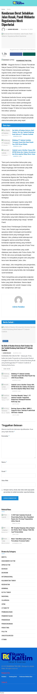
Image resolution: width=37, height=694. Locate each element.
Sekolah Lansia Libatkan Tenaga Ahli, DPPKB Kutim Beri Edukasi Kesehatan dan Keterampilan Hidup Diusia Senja (23, 152)
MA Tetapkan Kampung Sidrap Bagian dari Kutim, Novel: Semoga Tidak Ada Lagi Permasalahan (23, 530)
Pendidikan (6, 620)
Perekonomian (7, 624)
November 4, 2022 (17, 543)
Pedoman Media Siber (25, 677)
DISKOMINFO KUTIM (8, 561)
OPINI (3, 604)
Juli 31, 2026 (15, 404)
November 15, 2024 (26, 29)
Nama (4, 462)
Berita (8, 9)
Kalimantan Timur (9, 581)
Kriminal (5, 588)
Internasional (7, 577)
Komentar (6, 436)
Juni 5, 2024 (15, 534)
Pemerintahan (7, 616)
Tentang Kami (13, 677)
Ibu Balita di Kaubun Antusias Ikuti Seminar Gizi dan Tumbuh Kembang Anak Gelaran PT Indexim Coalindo (23, 132)
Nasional (5, 596)
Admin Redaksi (13, 29)
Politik (4, 632)
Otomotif (5, 608)
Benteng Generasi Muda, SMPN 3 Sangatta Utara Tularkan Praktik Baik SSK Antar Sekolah (23, 410)
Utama (4, 640)
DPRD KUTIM (6, 565)
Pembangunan (7, 612)
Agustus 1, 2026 (17, 156)
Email (4, 471)
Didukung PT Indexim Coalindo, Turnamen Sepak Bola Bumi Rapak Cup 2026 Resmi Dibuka (22, 142)
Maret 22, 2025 (16, 523)
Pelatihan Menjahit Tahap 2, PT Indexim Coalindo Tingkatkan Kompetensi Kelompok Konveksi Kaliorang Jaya (21, 398)
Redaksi (4, 677)
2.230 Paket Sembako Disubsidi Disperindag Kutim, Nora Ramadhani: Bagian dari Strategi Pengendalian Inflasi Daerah (22, 518)
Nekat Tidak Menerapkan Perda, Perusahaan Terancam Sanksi (21, 540)
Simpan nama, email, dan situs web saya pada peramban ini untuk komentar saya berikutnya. (19, 491)
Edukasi (5, 569)
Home (3, 9)
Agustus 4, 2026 (17, 136)
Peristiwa (5, 628)
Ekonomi (5, 573)
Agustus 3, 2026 (17, 146)
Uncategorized (7, 636)
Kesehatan (6, 585)
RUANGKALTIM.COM (13, 666)
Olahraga (5, 600)
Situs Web (5, 481)
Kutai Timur (6, 592)
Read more (6, 369)
